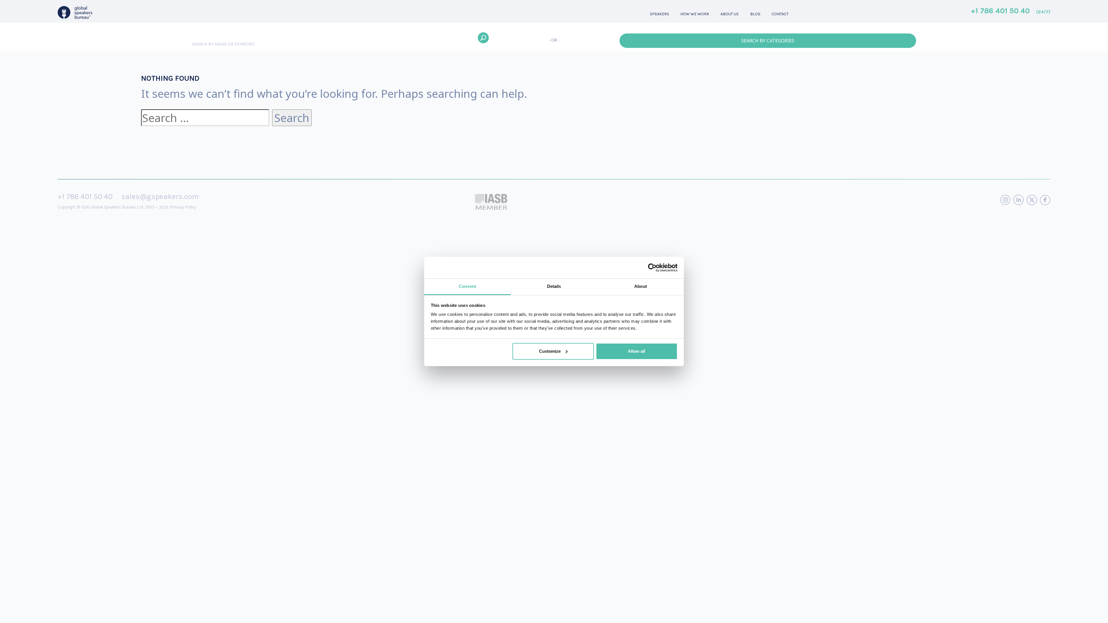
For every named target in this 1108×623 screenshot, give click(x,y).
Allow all (636, 351)
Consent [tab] (467, 286)
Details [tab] (554, 286)
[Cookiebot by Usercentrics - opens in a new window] (652, 267)
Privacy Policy (183, 207)
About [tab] (640, 286)
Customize (550, 351)
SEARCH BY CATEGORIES (767, 40)
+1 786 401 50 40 (1010, 11)
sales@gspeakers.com (160, 196)
